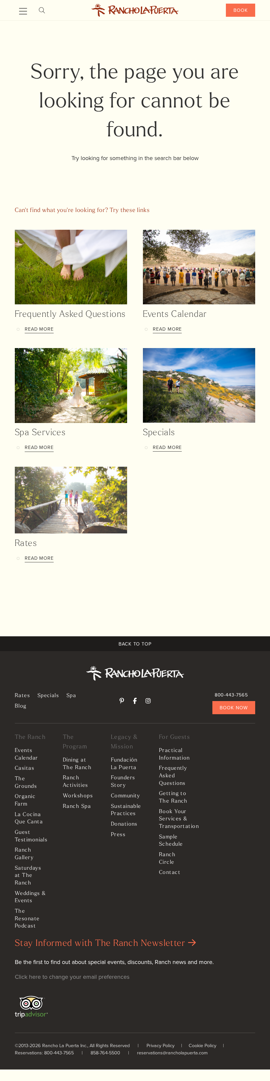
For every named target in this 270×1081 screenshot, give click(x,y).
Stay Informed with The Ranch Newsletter (101, 943)
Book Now (234, 707)
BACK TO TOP (135, 643)
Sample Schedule (171, 840)
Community (125, 796)
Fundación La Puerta (124, 764)
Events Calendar (175, 314)
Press (118, 834)
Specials (159, 433)
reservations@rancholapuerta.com (172, 1052)
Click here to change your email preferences (72, 977)
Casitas (24, 768)
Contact (169, 872)
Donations (124, 824)
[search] (42, 10)
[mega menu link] (23, 11)
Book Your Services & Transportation (175, 819)
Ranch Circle (167, 858)
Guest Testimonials (31, 836)
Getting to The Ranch (173, 797)
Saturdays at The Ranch (28, 876)
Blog (21, 706)
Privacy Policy (161, 1045)
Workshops (78, 796)
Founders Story (123, 781)
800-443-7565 (231, 694)
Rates (26, 543)
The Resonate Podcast (27, 919)
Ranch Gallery (24, 854)
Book (240, 10)
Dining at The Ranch (77, 764)
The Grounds (26, 782)
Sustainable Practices (126, 810)
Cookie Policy (202, 1045)
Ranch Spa (77, 806)
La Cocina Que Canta (29, 818)
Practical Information (174, 754)
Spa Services (40, 433)
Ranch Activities (75, 781)
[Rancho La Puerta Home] (135, 10)
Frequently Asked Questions (70, 314)
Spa (71, 695)
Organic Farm (25, 800)
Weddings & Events (30, 897)
